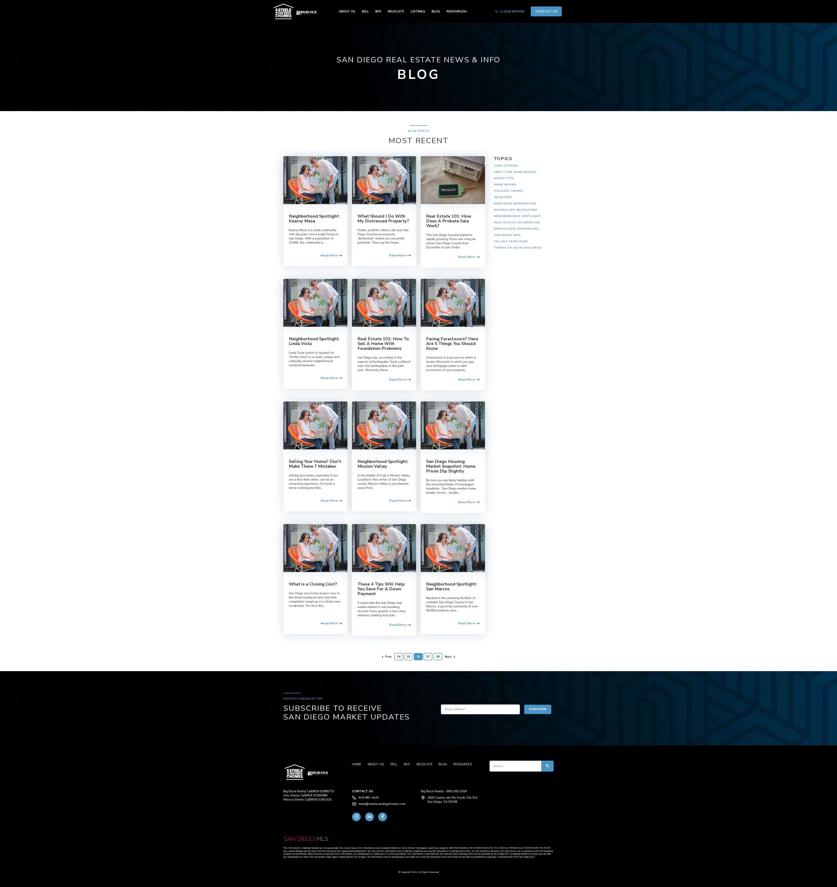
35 (408, 657)
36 (418, 657)
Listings (418, 11)
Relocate (396, 11)
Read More (330, 255)
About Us (347, 11)
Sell (365, 11)
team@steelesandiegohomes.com (382, 804)
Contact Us (546, 11)
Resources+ (457, 11)
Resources (462, 764)
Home (356, 764)
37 (428, 657)
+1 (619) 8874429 (511, 11)
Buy (378, 11)
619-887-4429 (369, 798)
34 (398, 657)
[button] (296, 11)
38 (437, 657)
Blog (436, 11)
